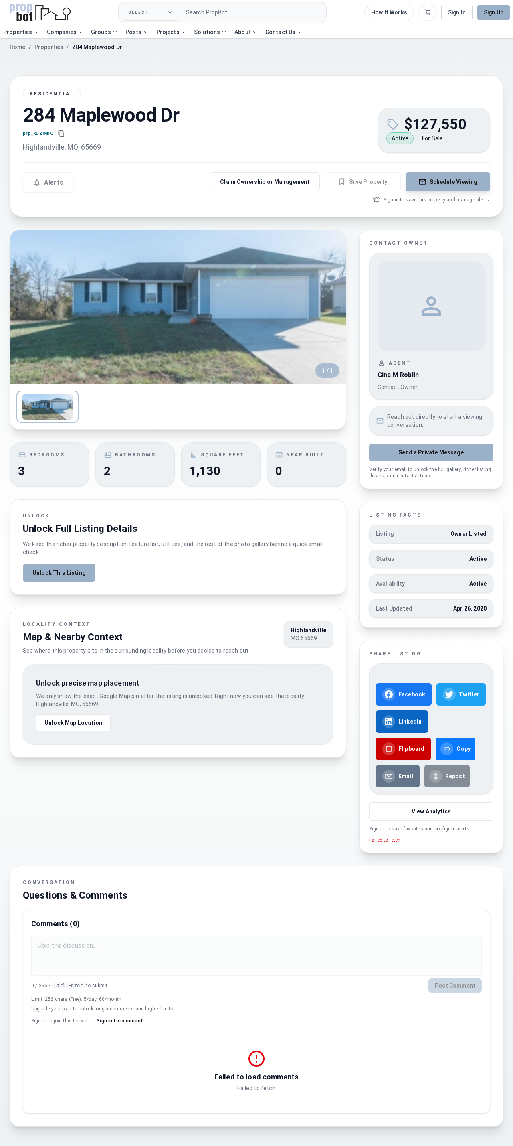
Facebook (411, 694)
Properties (49, 47)
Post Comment (455, 985)
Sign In (457, 12)
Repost (455, 776)
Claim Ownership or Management (264, 181)
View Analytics (431, 811)
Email (405, 776)
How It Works (389, 12)
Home (18, 47)
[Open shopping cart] (427, 12)
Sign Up (493, 12)
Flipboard (411, 749)
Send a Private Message (431, 452)
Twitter (469, 694)
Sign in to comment (120, 1021)
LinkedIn (410, 721)
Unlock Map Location (73, 723)
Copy (463, 749)
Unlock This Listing (59, 573)
